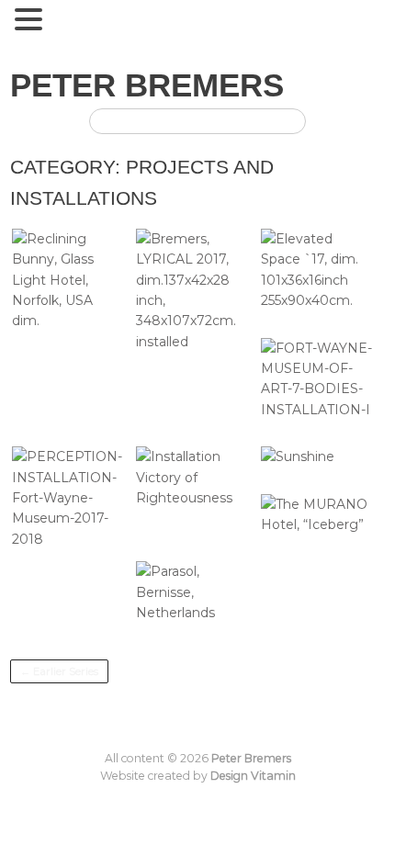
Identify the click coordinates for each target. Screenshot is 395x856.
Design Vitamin (253, 776)
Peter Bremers (147, 85)
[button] (31, 20)
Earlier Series (59, 671)
